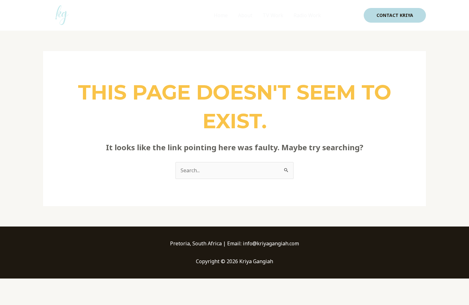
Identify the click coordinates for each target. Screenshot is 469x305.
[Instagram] (354, 16)
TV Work (273, 15)
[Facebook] (335, 16)
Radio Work (307, 15)
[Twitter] (345, 16)
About (245, 15)
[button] (395, 15)
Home (221, 15)
